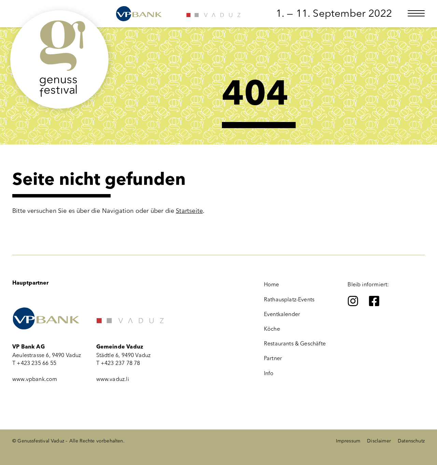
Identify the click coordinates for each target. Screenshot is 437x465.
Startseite (189, 211)
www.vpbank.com (34, 379)
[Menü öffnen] (416, 13)
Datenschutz (411, 441)
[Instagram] (353, 301)
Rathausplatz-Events (289, 299)
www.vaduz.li (112, 379)
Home (271, 284)
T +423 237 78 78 (118, 363)
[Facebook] (374, 301)
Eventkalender (282, 314)
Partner (273, 358)
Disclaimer (379, 441)
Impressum (348, 441)
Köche (272, 329)
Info (269, 373)
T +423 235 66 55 (34, 363)
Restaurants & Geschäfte (295, 343)
